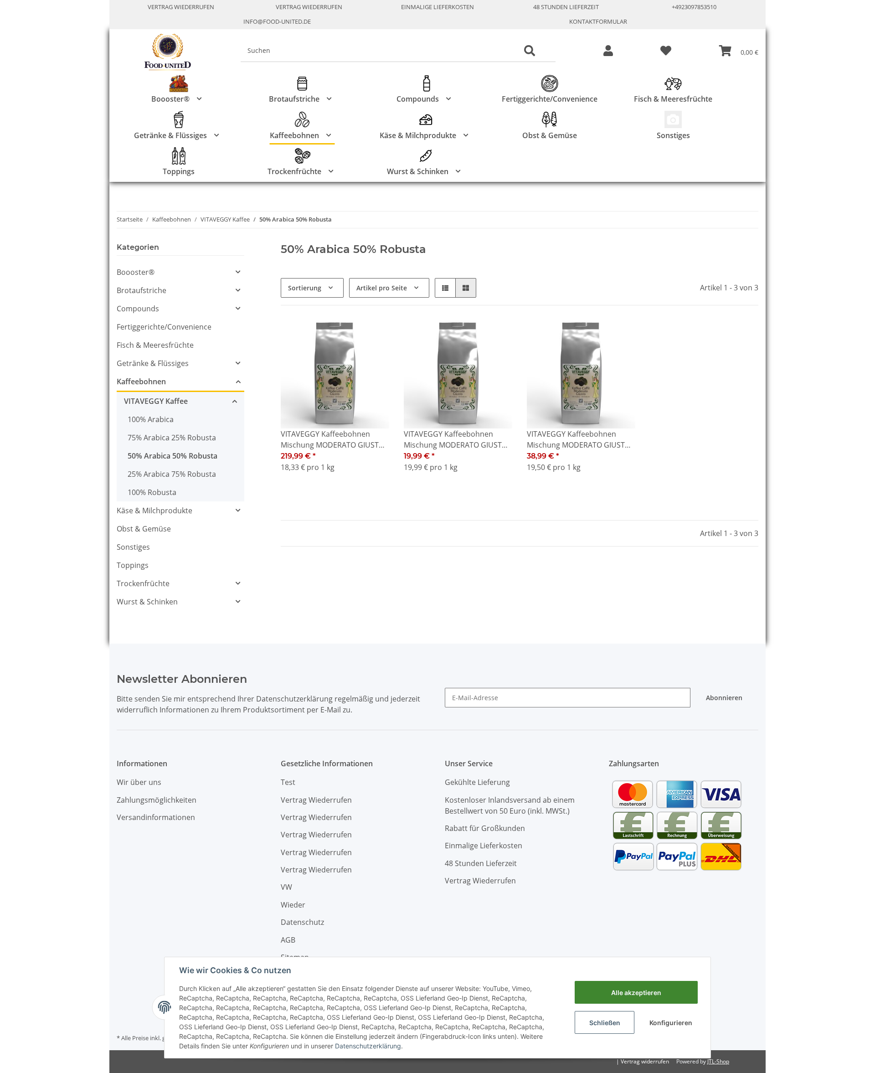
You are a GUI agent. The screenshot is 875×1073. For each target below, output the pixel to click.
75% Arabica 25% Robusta (172, 438)
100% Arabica (151, 419)
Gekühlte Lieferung (477, 782)
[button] (608, 51)
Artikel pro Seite (381, 288)
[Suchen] (529, 51)
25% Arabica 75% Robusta (172, 474)
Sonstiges (133, 547)
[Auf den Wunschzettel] (374, 335)
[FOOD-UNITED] (164, 52)
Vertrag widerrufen (645, 1061)
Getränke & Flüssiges (153, 363)
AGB (288, 940)
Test (288, 782)
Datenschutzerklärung (368, 1046)
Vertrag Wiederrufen (181, 7)
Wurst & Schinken (147, 602)
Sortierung (304, 288)
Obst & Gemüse (144, 529)
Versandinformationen (156, 817)
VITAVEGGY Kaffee (156, 401)
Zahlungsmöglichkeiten (156, 800)
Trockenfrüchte (143, 583)
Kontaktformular (598, 21)
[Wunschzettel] (666, 51)
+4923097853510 (694, 7)
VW (286, 887)
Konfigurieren (670, 1023)
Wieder (293, 905)
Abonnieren (724, 697)
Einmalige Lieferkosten (437, 7)
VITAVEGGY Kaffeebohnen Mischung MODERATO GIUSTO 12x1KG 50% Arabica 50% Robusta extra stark (332, 439)
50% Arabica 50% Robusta (172, 456)
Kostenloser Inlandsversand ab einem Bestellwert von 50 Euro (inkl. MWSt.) (510, 805)
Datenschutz (302, 922)
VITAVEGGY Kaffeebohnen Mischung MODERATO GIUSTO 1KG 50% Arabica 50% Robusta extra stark (456, 439)
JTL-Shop (718, 1061)
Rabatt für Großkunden (485, 828)
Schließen (604, 1023)
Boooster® (135, 272)
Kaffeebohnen (141, 382)
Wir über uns (139, 782)
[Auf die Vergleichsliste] (350, 335)
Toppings (133, 565)
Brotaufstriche (141, 290)
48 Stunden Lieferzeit (566, 7)
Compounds (138, 309)
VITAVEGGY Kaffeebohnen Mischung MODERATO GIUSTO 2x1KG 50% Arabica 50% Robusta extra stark (578, 439)
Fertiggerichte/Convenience (164, 327)
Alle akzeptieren (636, 992)
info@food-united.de (277, 21)
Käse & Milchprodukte (154, 511)
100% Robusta (152, 492)
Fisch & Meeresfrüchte (155, 345)
